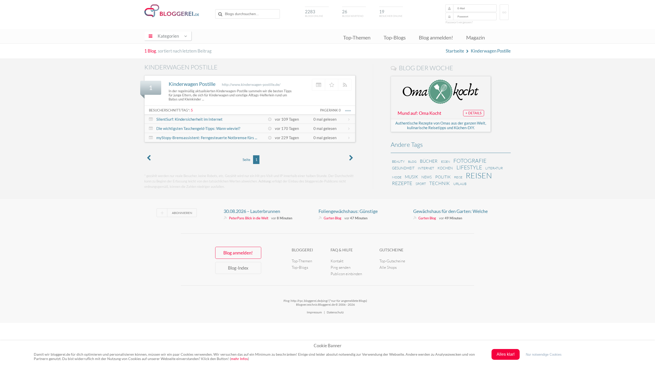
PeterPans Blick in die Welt (248, 218)
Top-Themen (356, 37)
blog (412, 161)
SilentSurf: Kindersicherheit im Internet (189, 119)
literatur (494, 168)
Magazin (475, 37)
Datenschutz (335, 312)
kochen (445, 168)
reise (458, 177)
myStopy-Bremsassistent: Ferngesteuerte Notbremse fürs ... (206, 137)
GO (504, 12)
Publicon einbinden (346, 273)
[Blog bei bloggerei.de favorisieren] (331, 84)
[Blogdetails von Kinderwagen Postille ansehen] (318, 84)
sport (421, 184)
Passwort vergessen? (459, 22)
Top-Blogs (395, 37)
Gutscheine (391, 250)
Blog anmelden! (436, 37)
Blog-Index (238, 268)
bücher (429, 161)
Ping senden (341, 267)
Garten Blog (332, 218)
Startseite (455, 51)
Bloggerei (302, 250)
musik (411, 176)
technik (439, 183)
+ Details (473, 113)
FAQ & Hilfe (342, 250)
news (426, 177)
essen (445, 161)
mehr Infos (239, 358)
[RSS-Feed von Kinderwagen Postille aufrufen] (344, 84)
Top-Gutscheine (392, 261)
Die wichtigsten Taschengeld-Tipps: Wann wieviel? (198, 128)
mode (396, 177)
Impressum (314, 312)
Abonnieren (182, 213)
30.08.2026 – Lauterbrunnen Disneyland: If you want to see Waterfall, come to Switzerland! (255, 211)
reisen (479, 175)
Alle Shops (388, 267)
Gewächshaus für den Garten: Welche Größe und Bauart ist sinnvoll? (450, 211)
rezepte (402, 183)
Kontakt (337, 261)
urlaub (459, 184)
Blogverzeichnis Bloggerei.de (171, 10)
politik (443, 176)
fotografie (469, 160)
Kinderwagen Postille (491, 51)
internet (426, 168)
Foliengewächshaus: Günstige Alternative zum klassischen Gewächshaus (348, 211)
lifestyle (469, 167)
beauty (398, 161)
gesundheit (403, 168)
